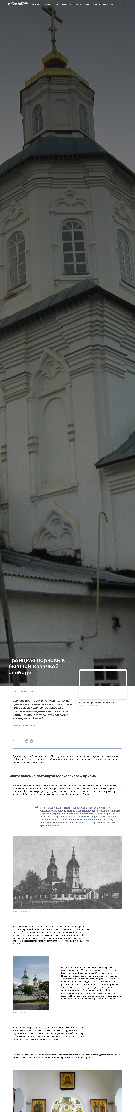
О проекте (48, 4)
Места (71, 4)
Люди (78, 4)
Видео (105, 4)
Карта (56, 4)
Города (64, 4)
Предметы (96, 4)
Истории (86, 4)
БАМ (112, 4)
